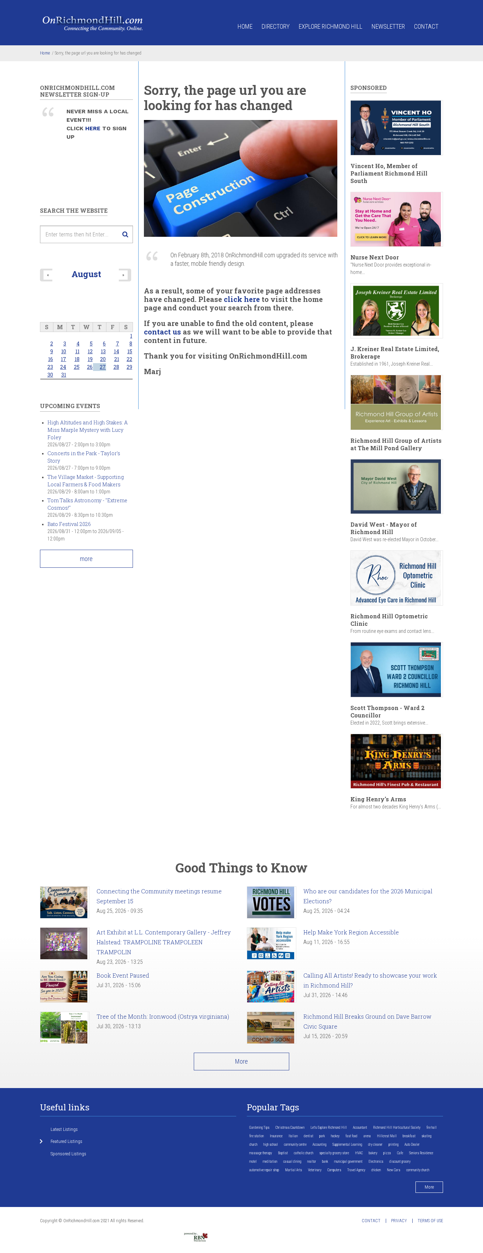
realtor (311, 1161)
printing (393, 1144)
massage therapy (260, 1153)
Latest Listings (64, 1129)
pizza (387, 1153)
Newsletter (388, 26)
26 (90, 367)
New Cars (393, 1170)
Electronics (375, 1161)
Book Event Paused (123, 975)
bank (325, 1161)
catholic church (303, 1153)
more (86, 558)
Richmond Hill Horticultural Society (396, 1127)
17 (63, 359)
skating (426, 1136)
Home (245, 26)
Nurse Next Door (374, 257)
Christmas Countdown (289, 1127)
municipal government (348, 1161)
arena (367, 1136)
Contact (426, 26)
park (322, 1136)
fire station (256, 1136)
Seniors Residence (421, 1153)
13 (103, 351)
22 (129, 359)
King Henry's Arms (378, 799)
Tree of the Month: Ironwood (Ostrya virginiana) (163, 1016)
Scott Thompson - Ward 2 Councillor (387, 711)
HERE (93, 128)
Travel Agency (356, 1170)
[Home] (93, 23)
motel (253, 1161)
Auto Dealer (412, 1144)
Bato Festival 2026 (69, 524)
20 (103, 359)
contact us (162, 331)
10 (63, 351)
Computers (334, 1170)
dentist (308, 1136)
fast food (351, 1136)
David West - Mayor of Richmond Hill (383, 528)
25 (77, 367)
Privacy (399, 1221)
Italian (293, 1136)
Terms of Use (430, 1221)
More (241, 1061)
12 (90, 351)
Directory (276, 26)
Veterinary (314, 1170)
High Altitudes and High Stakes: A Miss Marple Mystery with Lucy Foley (87, 430)
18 (77, 359)
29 (129, 367)
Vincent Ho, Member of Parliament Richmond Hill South (388, 173)
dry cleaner (375, 1144)
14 (116, 351)
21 (116, 359)
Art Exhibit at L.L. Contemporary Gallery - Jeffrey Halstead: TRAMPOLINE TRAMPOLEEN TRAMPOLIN (164, 942)
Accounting (319, 1144)
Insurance (276, 1136)
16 (50, 359)
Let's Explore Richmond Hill (328, 1127)
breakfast (409, 1136)
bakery (373, 1153)
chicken (376, 1170)
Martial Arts (293, 1170)
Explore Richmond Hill (330, 26)
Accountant (360, 1127)
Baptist (283, 1153)
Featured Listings (66, 1141)
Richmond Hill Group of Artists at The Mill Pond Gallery (396, 444)
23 (50, 367)
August (86, 273)
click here (242, 299)
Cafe (400, 1153)
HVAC (359, 1153)
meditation (270, 1161)
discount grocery (400, 1161)
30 (50, 374)
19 (90, 359)
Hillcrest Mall (387, 1136)
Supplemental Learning (347, 1144)
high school (270, 1144)
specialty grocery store (334, 1153)
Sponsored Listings (68, 1153)
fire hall (431, 1127)
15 (129, 351)
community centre (295, 1144)
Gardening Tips (259, 1127)
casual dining (292, 1161)
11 (77, 351)
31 (63, 374)
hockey (335, 1136)
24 (63, 367)
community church (417, 1170)
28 (116, 367)
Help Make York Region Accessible (351, 932)
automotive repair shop (264, 1170)
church (253, 1144)
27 (103, 367)
